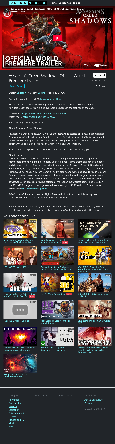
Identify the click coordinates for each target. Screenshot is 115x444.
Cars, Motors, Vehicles (16, 405)
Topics (76, 2)
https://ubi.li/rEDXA (50, 98)
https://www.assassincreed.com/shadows (44, 113)
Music (12, 423)
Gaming (41, 93)
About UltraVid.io (93, 399)
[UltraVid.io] (28, 3)
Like (98, 75)
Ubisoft (20, 93)
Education (14, 409)
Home (53, 2)
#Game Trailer (16, 86)
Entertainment (16, 413)
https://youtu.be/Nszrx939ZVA (39, 116)
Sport (12, 426)
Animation (14, 399)
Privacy (88, 403)
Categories (65, 2)
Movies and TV (16, 419)
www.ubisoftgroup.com (34, 188)
